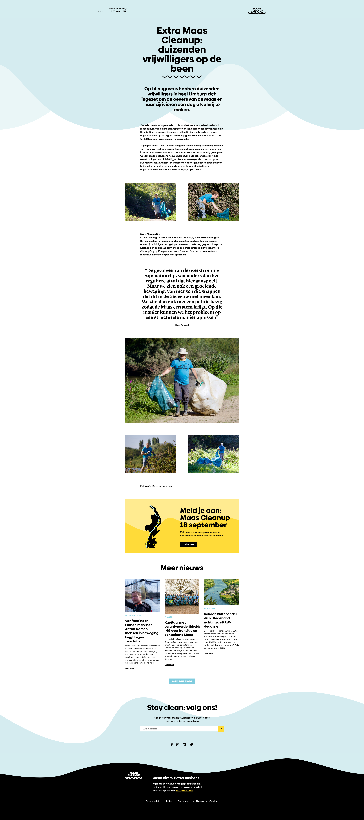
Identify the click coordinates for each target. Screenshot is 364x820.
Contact (213, 801)
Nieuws (200, 801)
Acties (169, 801)
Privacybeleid (153, 801)
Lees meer (129, 668)
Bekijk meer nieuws (182, 680)
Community (184, 801)
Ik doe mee (188, 544)
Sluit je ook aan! (184, 790)
